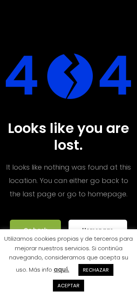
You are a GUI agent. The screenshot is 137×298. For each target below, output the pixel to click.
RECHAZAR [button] (96, 270)
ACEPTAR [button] (68, 285)
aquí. (61, 270)
